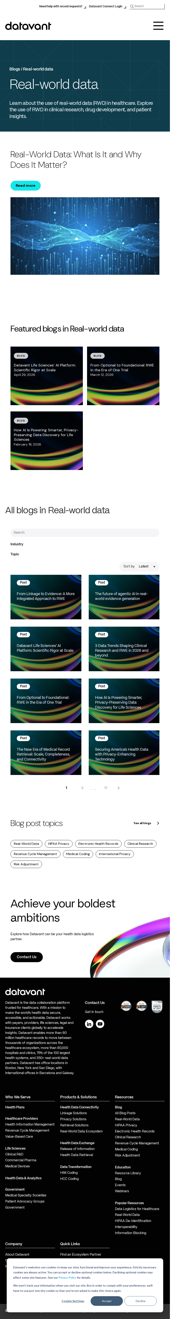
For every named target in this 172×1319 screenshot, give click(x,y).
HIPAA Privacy (58, 843)
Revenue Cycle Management (35, 854)
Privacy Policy (67, 1277)
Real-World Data (26, 843)
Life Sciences (15, 1148)
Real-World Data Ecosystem (81, 1131)
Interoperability (126, 1227)
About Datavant (17, 1254)
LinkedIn (89, 1024)
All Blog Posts (125, 1113)
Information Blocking (130, 1233)
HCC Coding (69, 1179)
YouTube (100, 1024)
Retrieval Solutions (74, 1125)
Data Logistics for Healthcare (137, 1209)
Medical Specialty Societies (25, 1195)
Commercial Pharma (20, 1160)
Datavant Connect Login (105, 6)
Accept (107, 1301)
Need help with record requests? (60, 6)
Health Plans (15, 1107)
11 (105, 787)
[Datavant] (28, 26)
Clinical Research (140, 843)
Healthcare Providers (21, 1119)
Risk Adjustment (26, 864)
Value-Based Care (19, 1136)
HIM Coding (69, 1173)
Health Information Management (30, 1124)
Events (120, 1185)
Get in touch (94, 1012)
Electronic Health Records (98, 843)
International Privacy (114, 854)
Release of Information (77, 1149)
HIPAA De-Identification (133, 1221)
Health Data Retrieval (76, 1155)
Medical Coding (78, 854)
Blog (118, 1179)
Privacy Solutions (73, 1119)
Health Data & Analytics (23, 1178)
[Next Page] (118, 788)
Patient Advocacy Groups (24, 1201)
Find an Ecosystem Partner (80, 1254)
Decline (141, 1301)
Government (15, 1189)
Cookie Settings (73, 1301)
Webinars (122, 1191)
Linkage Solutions (73, 1113)
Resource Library (128, 1173)
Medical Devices (17, 1166)
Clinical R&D (14, 1154)
